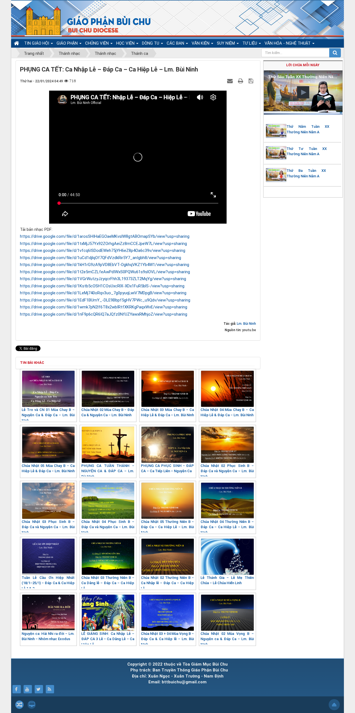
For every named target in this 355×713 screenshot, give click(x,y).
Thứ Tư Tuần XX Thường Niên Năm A (306, 151)
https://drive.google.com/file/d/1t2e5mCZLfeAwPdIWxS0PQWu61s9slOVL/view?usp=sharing (105, 271)
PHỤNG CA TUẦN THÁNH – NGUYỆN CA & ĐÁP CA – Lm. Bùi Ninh (107, 471)
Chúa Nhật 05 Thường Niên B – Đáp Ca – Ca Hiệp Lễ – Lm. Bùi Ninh (167, 527)
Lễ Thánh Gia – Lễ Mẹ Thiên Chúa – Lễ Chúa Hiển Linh (227, 580)
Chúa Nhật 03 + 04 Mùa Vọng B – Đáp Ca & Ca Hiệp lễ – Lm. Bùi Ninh (167, 639)
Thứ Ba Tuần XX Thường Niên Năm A (306, 173)
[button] (303, 92)
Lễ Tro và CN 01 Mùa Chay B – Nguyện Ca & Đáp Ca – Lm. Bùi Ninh (48, 415)
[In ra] (241, 80)
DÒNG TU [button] (151, 43)
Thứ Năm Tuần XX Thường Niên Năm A (307, 129)
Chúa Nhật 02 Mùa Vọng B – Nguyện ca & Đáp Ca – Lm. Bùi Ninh (227, 639)
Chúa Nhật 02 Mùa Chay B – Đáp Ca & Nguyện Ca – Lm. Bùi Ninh (107, 412)
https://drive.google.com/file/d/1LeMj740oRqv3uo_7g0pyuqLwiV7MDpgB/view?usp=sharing (103, 292)
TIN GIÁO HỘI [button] (37, 43)
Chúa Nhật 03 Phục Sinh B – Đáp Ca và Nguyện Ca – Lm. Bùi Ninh (48, 527)
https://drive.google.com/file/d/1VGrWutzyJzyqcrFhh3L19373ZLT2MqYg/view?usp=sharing (103, 278)
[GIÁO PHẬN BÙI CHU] (82, 20)
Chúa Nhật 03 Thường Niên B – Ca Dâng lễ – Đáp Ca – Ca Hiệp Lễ (107, 583)
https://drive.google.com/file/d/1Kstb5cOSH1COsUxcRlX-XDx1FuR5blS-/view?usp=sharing (102, 285)
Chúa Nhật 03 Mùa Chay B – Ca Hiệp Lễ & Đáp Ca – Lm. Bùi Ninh (167, 412)
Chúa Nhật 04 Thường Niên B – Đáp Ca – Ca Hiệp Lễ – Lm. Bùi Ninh (227, 527)
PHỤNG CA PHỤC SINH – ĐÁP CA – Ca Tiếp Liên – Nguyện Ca (167, 468)
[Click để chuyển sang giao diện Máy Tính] (31, 705)
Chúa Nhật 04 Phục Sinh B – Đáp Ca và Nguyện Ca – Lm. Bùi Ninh (107, 527)
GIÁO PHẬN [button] (68, 43)
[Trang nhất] (17, 43)
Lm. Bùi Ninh (246, 324)
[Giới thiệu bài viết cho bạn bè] (230, 80)
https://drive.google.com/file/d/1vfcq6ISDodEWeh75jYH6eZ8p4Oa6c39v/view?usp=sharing (102, 250)
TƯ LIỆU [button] (250, 43)
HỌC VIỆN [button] (126, 43)
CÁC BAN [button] (176, 43)
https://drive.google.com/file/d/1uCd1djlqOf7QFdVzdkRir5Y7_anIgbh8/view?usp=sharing (100, 257)
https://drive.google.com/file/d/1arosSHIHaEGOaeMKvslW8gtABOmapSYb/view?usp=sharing (104, 236)
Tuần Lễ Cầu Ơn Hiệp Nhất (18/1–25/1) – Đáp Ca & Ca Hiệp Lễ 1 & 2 (48, 583)
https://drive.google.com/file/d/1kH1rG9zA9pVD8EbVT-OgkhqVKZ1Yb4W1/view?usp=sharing (104, 264)
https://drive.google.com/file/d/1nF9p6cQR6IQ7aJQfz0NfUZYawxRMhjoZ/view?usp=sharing (103, 314)
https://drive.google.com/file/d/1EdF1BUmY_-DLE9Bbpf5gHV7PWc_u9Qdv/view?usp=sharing (105, 300)
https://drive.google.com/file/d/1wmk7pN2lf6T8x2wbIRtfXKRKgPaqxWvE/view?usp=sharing (103, 307)
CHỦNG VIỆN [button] (97, 43)
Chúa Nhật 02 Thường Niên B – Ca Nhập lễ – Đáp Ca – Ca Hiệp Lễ (167, 583)
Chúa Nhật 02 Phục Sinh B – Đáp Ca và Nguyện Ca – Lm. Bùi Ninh (227, 471)
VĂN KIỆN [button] (201, 43)
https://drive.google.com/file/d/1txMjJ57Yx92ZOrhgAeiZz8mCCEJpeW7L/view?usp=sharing (103, 243)
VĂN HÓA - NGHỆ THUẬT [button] (288, 43)
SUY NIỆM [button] (226, 43)
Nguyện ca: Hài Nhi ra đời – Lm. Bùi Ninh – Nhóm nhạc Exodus (48, 636)
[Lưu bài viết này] (251, 80)
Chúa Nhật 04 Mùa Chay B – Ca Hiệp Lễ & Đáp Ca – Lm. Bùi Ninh (227, 412)
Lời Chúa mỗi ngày (303, 65)
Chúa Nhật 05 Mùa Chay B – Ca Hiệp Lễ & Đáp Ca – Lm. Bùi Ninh (48, 468)
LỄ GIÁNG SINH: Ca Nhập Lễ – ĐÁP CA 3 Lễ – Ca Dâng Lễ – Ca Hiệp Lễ (107, 639)
